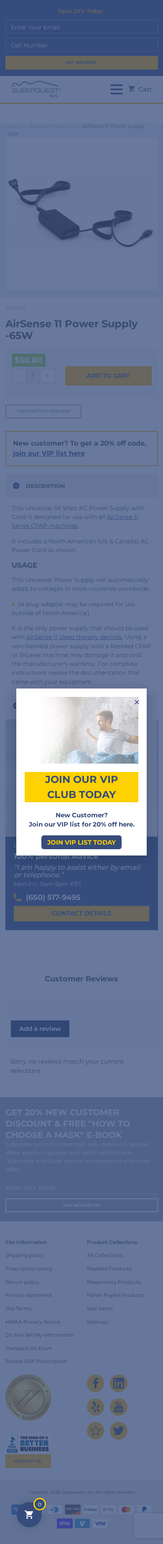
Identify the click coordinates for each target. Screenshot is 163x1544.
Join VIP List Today (81, 842)
